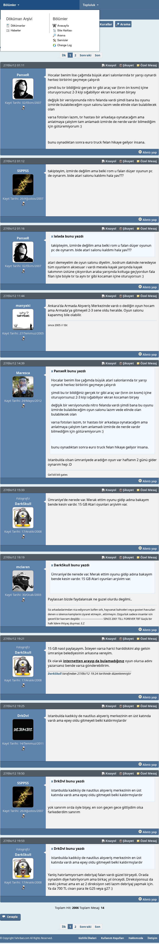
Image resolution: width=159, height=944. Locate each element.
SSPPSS (23, 170)
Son (97, 55)
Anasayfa (63, 25)
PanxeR (23, 75)
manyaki (23, 305)
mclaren (23, 567)
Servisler (62, 40)
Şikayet (128, 65)
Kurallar (106, 24)
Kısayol (111, 65)
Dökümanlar (18, 25)
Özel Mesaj (148, 65)
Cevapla (12, 917)
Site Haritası (64, 30)
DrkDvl (23, 715)
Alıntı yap (149, 152)
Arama (61, 35)
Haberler (16, 30)
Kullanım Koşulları (112, 938)
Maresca (23, 373)
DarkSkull (23, 503)
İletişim (152, 938)
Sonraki (85, 55)
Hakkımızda (136, 938)
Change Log (64, 45)
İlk (64, 55)
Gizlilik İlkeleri (87, 938)
